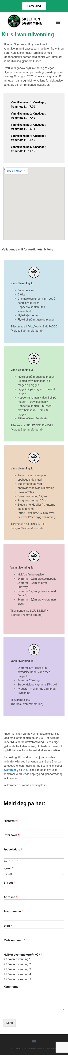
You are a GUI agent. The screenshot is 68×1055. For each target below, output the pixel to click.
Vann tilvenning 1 (19, 959)
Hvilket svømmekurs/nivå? (23, 954)
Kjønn (9, 868)
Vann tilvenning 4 (19, 974)
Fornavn (10, 820)
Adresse (10, 897)
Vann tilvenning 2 (19, 964)
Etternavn (11, 835)
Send (9, 1022)
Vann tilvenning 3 (19, 969)
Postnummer (14, 911)
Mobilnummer (14, 940)
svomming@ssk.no (15, 770)
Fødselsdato (13, 849)
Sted (8, 925)
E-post (9, 882)
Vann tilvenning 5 (19, 979)
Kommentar (12, 986)
